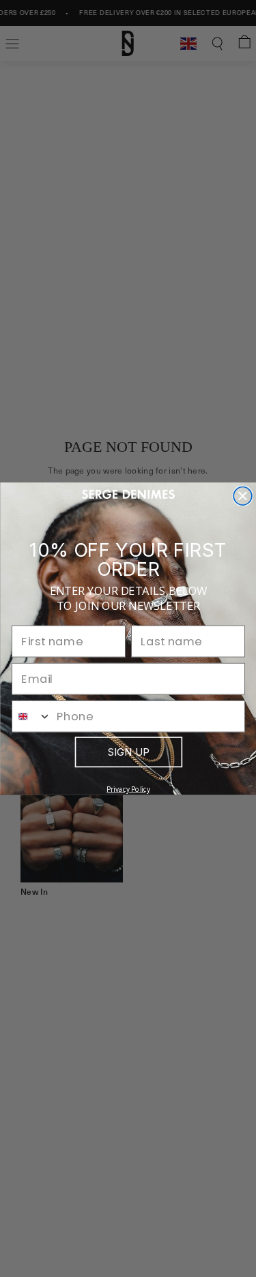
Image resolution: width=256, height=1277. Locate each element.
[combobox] (31, 716)
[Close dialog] (242, 496)
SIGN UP (128, 751)
